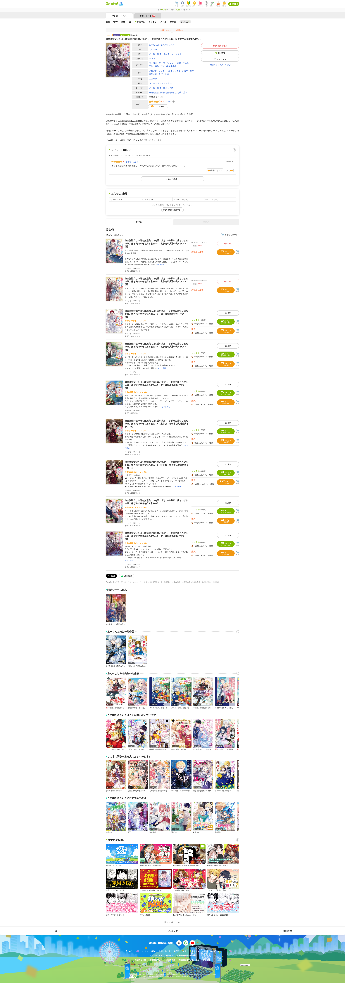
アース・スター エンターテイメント (165, 53)
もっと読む (160, 264)
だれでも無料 (188, 70)
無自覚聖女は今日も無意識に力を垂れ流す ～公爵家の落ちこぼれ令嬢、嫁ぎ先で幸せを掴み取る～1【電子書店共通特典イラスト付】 (156, 243)
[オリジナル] (140, 22)
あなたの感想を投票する (171, 210)
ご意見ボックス (196, 951)
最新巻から (118, 235)
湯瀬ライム (175, 832)
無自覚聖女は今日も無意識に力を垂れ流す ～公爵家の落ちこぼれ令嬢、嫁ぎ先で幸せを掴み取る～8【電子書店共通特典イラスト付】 (156, 536)
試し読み (228, 313)
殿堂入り (153, 74)
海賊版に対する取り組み (189, 959)
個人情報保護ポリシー (186, 955)
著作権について (156, 959)
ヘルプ (145, 951)
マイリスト (221, 59)
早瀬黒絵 (218, 832)
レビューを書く (159, 106)
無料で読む (228, 243)
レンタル (163, 70)
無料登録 (235, 4)
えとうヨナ (154, 49)
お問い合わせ (164, 951)
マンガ (152, 58)
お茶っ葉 (109, 832)
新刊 (57, 930)
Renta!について (132, 951)
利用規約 (169, 955)
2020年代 (153, 78)
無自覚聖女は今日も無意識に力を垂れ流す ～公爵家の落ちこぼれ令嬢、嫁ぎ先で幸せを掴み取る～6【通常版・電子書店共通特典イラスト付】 (157, 423)
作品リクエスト (180, 951)
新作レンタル (174, 70)
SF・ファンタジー (167, 63)
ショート (149, 15)
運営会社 (206, 959)
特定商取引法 (140, 959)
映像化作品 (171, 66)
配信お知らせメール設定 (220, 64)
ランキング (172, 930)
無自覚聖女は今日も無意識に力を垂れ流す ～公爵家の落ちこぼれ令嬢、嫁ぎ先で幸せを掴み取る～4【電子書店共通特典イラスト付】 (156, 346)
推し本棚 (221, 52)
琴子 (129, 832)
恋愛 (179, 63)
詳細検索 (287, 930)
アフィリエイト (156, 955)
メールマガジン (212, 951)
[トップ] (112, 3)
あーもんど (154, 44)
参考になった (216, 170)
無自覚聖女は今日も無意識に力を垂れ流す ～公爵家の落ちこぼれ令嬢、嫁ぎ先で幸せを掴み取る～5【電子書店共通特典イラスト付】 (156, 385)
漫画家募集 (170, 959)
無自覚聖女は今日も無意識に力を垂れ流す (168, 92)
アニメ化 (153, 70)
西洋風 (186, 63)
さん (132, 161)
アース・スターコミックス (161, 87)
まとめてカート (231, 234)
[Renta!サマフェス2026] (120, 4)
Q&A (153, 951)
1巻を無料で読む (220, 45)
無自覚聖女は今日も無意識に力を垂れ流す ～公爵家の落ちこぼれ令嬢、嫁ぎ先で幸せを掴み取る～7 (156, 502)
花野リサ (196, 832)
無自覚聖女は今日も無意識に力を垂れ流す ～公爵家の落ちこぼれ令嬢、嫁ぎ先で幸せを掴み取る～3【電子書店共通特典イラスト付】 (156, 313)
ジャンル (184, 22)
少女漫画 (153, 63)
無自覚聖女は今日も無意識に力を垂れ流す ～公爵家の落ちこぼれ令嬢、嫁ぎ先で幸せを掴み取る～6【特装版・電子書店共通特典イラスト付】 (157, 464)
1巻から (109, 235)
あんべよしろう (168, 44)
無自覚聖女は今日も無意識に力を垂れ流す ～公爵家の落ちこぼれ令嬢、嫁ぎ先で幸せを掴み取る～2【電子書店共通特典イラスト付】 (156, 281)
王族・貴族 (154, 66)
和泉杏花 (152, 832)
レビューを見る (171, 179)
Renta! (108, 582)
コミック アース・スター (160, 83)
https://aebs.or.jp (144, 978)
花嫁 (163, 66)
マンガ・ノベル (119, 15)
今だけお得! (164, 74)
